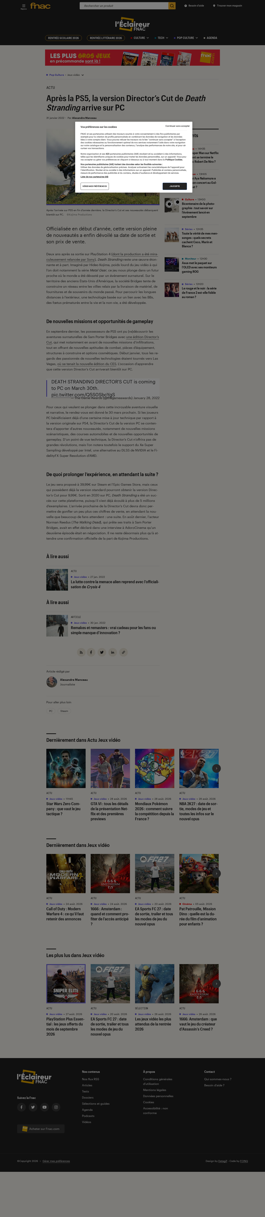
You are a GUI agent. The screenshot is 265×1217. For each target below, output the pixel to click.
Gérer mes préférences (95, 186)
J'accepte (175, 186)
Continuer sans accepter (177, 126)
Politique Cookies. (174, 159)
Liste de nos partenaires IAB (94, 177)
